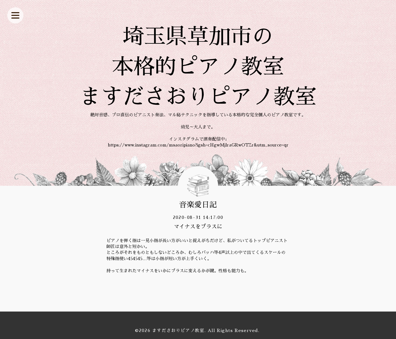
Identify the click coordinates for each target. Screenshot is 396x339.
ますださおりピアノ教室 (178, 330)
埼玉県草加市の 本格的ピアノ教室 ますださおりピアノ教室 (198, 67)
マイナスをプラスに (198, 226)
